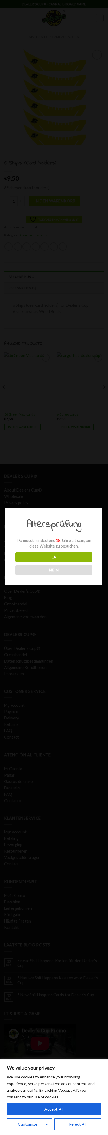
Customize (27, 1124)
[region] (54, 1097)
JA (54, 556)
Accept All (53, 1109)
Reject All (78, 1124)
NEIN (54, 570)
